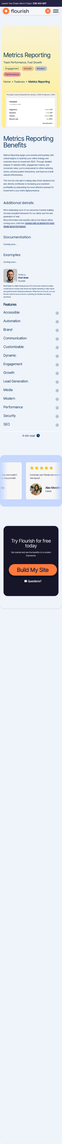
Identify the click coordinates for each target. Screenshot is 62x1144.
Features (19, 81)
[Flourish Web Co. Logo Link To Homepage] (16, 11)
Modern (41, 68)
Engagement (12, 68)
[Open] (56, 11)
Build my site (33, 569)
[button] (31, 313)
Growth (28, 68)
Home (7, 81)
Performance (12, 74)
